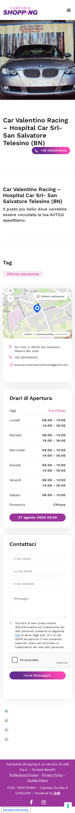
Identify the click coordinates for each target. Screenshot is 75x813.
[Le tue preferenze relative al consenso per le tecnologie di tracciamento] (68, 806)
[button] (68, 10)
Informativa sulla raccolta (15, 810)
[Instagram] (43, 802)
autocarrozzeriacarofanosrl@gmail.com (40, 364)
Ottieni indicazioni (52, 296)
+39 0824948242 (53, 150)
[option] (37, 60)
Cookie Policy (37, 780)
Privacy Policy (52, 775)
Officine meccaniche (23, 274)
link (17, 635)
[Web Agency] (57, 793)
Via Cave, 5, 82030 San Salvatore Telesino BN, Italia (37, 349)
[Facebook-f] (31, 802)
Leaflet (28, 334)
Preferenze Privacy (23, 775)
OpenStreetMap (45, 334)
